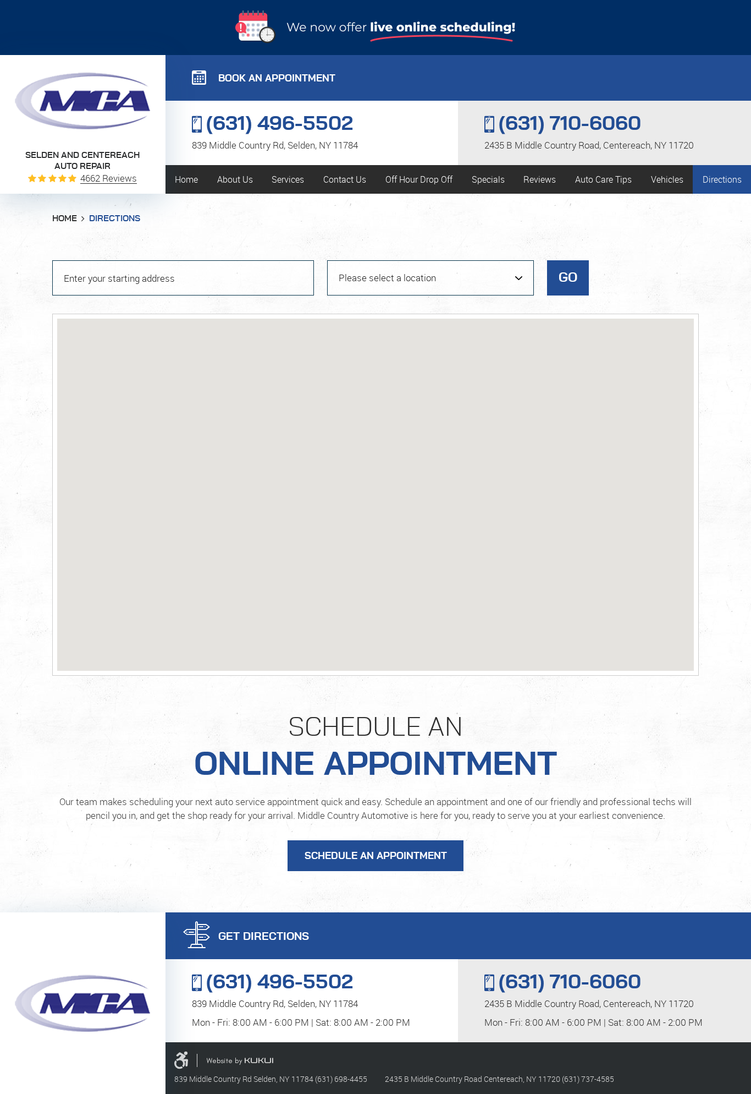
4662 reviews (108, 178)
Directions (722, 179)
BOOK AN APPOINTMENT (276, 79)
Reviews (539, 179)
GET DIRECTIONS (263, 936)
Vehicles (667, 179)
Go (568, 278)
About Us (235, 179)
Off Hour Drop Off (418, 179)
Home (186, 179)
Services (288, 179)
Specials (488, 179)
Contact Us (344, 179)
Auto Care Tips (603, 179)
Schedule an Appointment (376, 856)
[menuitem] (186, 179)
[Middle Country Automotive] (82, 100)
